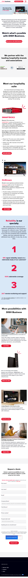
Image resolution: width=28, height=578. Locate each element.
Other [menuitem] (3, 571)
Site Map (12, 574)
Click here (18, 481)
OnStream (4, 185)
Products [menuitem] (4, 569)
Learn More (6, 345)
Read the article (6, 419)
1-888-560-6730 (4, 564)
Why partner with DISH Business (14, 41)
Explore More (6, 452)
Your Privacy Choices (18, 574)
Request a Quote (19, 1)
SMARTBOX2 (5, 122)
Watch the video (6, 380)
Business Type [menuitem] (5, 567)
